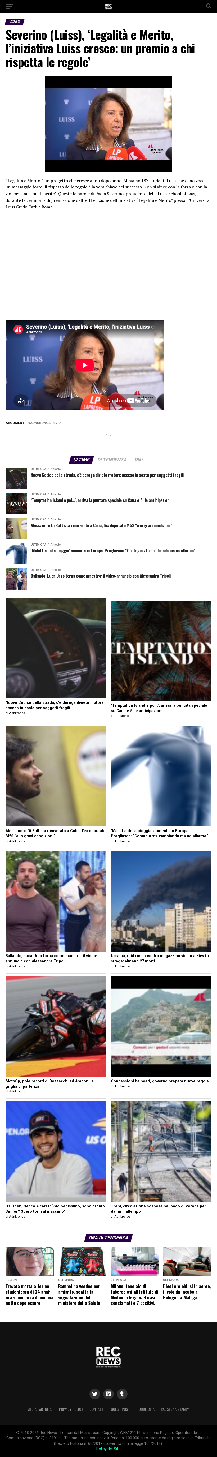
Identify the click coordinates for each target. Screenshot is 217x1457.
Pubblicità (146, 1409)
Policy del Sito (108, 1449)
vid (58, 423)
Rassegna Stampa (175, 1409)
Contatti (97, 1409)
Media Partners (40, 1409)
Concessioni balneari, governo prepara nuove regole (160, 1081)
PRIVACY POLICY (71, 1409)
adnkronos (40, 423)
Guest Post (120, 1409)
